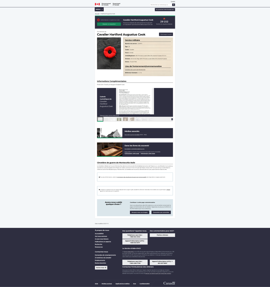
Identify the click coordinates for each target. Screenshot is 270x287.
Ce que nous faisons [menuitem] (101, 239)
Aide (96, 283)
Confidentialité (145, 283)
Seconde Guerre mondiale (132, 134)
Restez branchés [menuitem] (100, 263)
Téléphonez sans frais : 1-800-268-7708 (135, 262)
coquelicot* (128, 24)
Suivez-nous (101, 268)
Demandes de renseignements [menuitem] (105, 255)
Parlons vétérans (162, 235)
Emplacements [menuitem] (100, 260)
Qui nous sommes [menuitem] (101, 236)
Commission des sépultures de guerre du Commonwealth (131, 177)
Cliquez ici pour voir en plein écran (109, 115)
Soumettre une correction (161, 212)
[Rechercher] (173, 4)
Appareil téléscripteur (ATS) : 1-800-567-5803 (162, 262)
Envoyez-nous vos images (140, 212)
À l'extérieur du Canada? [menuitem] (103, 257)
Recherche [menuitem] (98, 244)
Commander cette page (132, 153)
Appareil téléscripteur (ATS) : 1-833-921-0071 (135, 242)
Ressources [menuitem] (99, 247)
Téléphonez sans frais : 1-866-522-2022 (135, 236)
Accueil (97, 13)
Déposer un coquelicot (109, 24)
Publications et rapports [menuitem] (103, 241)
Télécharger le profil (166, 34)
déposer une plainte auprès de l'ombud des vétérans (158, 273)
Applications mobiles (123, 283)
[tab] (100, 119)
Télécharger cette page (148, 153)
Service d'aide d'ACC (129, 251)
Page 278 (127, 152)
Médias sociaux (107, 283)
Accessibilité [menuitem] (99, 233)
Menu (100, 9)
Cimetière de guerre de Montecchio (135, 69)
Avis (134, 283)
